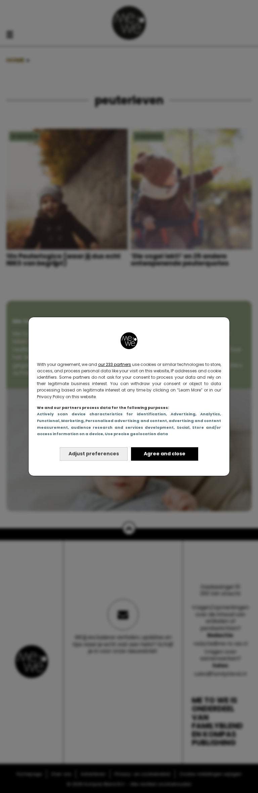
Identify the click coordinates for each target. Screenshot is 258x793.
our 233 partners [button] (114, 364)
